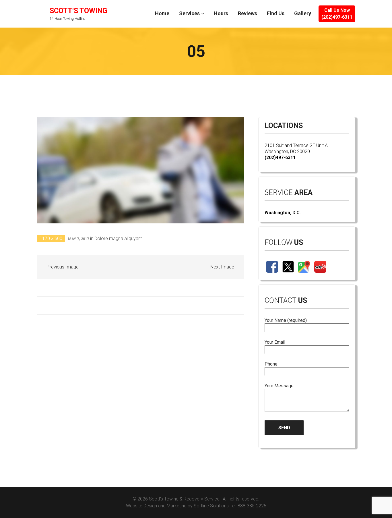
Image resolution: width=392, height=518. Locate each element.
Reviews (247, 13)
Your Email (275, 342)
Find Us (275, 13)
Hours (221, 13)
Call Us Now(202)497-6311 (336, 13)
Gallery (302, 13)
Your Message (279, 385)
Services (189, 13)
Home (162, 13)
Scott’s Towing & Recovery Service (184, 499)
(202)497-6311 (280, 157)
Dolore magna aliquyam (118, 238)
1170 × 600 (51, 238)
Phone (271, 364)
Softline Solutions (211, 506)
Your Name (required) (286, 320)
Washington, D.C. (283, 212)
